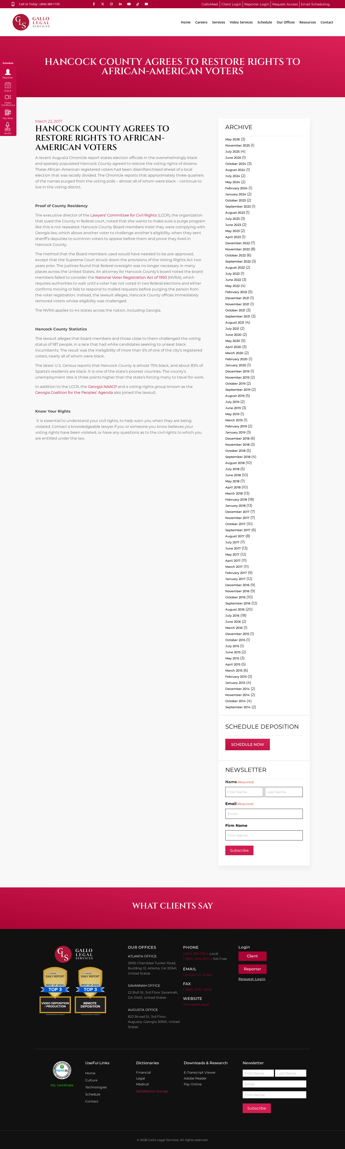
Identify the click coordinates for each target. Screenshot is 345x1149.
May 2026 (232, 139)
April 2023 (233, 237)
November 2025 (237, 145)
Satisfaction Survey (152, 1091)
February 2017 (236, 573)
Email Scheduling (315, 4)
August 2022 (235, 267)
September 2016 (237, 603)
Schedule (264, 22)
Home (186, 22)
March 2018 (234, 493)
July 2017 (232, 542)
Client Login (231, 4)
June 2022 (233, 280)
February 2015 (236, 676)
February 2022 (236, 292)
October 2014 (235, 701)
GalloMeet (210, 4)
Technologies (96, 1087)
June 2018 (233, 475)
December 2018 (237, 438)
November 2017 (237, 518)
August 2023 (235, 212)
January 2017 (235, 579)
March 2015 (233, 670)
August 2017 (235, 536)
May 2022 (232, 286)
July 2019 (232, 402)
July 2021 (232, 328)
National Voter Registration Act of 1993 (131, 277)
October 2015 (235, 640)
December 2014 (237, 689)
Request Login (251, 979)
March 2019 (234, 420)
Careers (201, 22)
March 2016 (234, 628)
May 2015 (232, 658)
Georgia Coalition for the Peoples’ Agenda (74, 392)
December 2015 (237, 634)
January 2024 (235, 194)
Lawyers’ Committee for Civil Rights (124, 215)
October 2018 (235, 451)
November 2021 (237, 304)
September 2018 (237, 457)
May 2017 (232, 554)
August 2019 (235, 396)
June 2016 (233, 621)
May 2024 (232, 182)
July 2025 (232, 151)
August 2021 (234, 322)
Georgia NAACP (102, 386)
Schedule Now (247, 744)
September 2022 (238, 261)
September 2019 (237, 389)
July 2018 (232, 469)
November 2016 (237, 591)
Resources (307, 22)
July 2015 (232, 646)
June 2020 (233, 335)
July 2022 (232, 273)
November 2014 (237, 695)
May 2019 (232, 414)
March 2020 (234, 353)
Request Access (285, 4)
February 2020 (236, 359)
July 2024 (232, 176)
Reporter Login (256, 4)
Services (218, 22)
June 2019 (233, 408)
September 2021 (237, 316)
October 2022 (235, 255)
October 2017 (235, 524)
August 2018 (235, 463)
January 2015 (235, 683)
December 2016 (237, 585)
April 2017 (233, 560)
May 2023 (232, 231)
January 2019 (235, 432)
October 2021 (235, 310)
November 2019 (237, 377)
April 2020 (233, 347)
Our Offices (286, 22)
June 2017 (233, 548)
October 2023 (235, 200)
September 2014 (238, 707)
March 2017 (234, 567)
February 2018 (236, 499)
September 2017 (237, 530)
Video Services (241, 22)
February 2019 (236, 426)
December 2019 (237, 371)
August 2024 (235, 170)
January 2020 (235, 365)
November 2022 (237, 249)
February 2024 (236, 188)
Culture (91, 1080)
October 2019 (235, 383)
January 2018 (235, 505)
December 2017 (237, 512)
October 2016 (235, 597)
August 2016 (235, 609)
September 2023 (238, 206)
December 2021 (237, 298)
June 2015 (233, 652)
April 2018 (233, 487)
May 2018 (232, 481)
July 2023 (232, 219)
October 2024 (235, 164)
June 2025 (233, 157)
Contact (327, 22)
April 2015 (232, 664)
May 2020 (232, 341)
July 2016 (232, 615)
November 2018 (237, 444)
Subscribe (239, 850)
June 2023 (233, 225)
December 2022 (237, 243)
